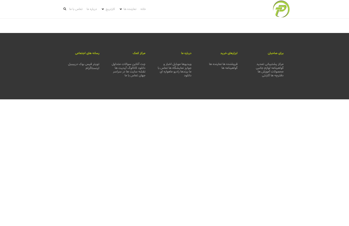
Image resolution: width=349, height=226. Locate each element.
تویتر (96, 64)
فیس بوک (85, 64)
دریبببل (73, 64)
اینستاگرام (92, 68)
